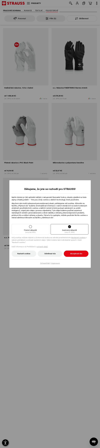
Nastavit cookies (23, 254)
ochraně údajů (42, 247)
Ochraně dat (45, 263)
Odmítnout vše (50, 254)
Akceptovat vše (76, 254)
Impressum (55, 263)
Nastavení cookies (78, 238)
